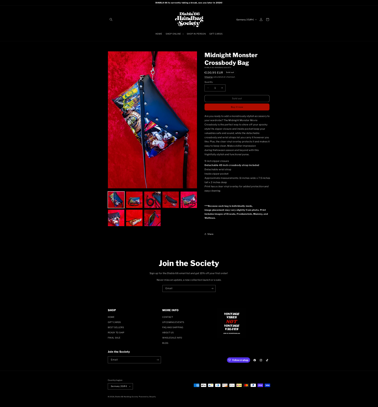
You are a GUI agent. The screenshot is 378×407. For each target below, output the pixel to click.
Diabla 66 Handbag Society (126, 397)
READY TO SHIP (116, 332)
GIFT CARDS (114, 322)
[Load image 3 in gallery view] (152, 199)
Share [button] (210, 234)
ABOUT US (168, 332)
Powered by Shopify (147, 397)
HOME (111, 317)
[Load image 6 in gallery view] (116, 218)
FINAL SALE (114, 337)
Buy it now (237, 107)
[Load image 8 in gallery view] (152, 218)
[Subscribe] (212, 288)
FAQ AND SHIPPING (172, 327)
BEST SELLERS (116, 327)
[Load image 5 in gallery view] (188, 199)
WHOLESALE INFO (172, 337)
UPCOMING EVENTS (173, 322)
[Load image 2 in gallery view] (134, 199)
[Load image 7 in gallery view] (134, 218)
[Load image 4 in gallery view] (170, 199)
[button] (111, 19)
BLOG (165, 343)
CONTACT (167, 317)
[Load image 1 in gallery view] (116, 199)
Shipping (209, 77)
